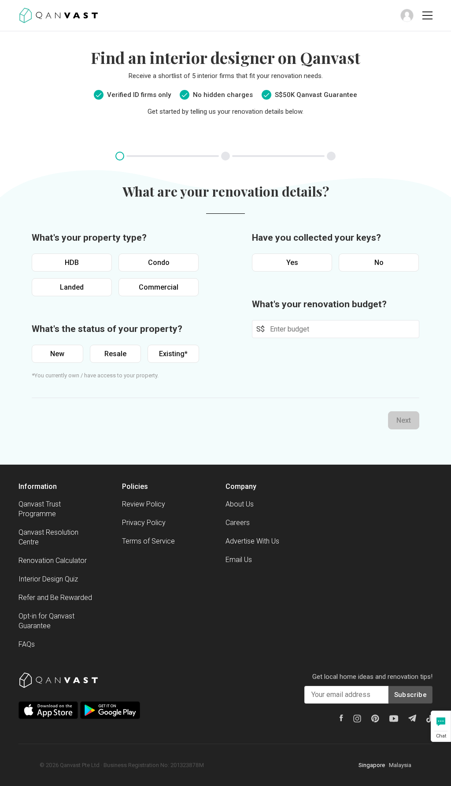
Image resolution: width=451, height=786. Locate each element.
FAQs (26, 644)
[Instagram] (357, 719)
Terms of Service (148, 541)
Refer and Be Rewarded (55, 597)
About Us (240, 504)
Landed (72, 287)
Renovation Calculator (52, 560)
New (57, 354)
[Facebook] (341, 718)
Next (403, 420)
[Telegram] (412, 718)
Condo (159, 262)
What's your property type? (89, 237)
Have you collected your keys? (316, 237)
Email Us (239, 559)
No (379, 262)
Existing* (173, 354)
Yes (292, 262)
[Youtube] (393, 719)
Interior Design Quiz (48, 579)
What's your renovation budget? (319, 304)
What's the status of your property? (107, 329)
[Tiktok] (429, 719)
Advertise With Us (252, 541)
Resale (115, 354)
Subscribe (410, 695)
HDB (72, 262)
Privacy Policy (144, 522)
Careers (238, 522)
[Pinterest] (375, 719)
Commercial (158, 287)
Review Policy (143, 504)
